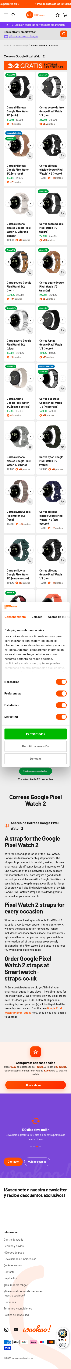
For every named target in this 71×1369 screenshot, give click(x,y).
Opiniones (10, 1302)
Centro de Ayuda (13, 1239)
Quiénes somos (37, 1161)
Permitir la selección (35, 746)
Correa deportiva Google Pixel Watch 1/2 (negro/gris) (50, 402)
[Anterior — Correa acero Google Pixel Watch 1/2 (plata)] (8, 320)
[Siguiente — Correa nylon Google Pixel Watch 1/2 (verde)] (63, 436)
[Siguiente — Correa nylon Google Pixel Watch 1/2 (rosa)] (30, 491)
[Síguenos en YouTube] (16, 1329)
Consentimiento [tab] (15, 616)
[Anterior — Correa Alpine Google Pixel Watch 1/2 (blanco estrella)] (8, 378)
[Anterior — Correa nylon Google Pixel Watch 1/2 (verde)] (41, 436)
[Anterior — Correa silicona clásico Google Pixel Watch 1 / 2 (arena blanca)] (8, 203)
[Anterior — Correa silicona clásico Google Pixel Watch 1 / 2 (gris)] (8, 436)
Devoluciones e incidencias (20, 1259)
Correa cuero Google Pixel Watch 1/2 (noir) (19, 286)
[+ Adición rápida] (30, 97)
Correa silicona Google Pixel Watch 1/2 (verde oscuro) (18, 574)
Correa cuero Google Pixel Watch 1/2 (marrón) (51, 286)
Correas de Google (20, 45)
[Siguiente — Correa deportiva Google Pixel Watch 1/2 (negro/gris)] (63, 378)
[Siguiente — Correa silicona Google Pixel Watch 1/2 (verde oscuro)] (30, 550)
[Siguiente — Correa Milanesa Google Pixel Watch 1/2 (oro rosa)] (30, 145)
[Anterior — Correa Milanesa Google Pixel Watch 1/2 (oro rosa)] (8, 145)
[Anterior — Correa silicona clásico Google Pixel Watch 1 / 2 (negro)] (41, 145)
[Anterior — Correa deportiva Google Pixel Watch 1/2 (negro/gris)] (41, 378)
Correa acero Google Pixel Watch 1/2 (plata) (19, 344)
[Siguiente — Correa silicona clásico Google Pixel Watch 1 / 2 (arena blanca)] (30, 203)
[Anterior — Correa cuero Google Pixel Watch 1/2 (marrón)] (41, 262)
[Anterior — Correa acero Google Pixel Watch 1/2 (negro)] (41, 203)
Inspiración (10, 1278)
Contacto (13, 1161)
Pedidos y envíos (14, 1246)
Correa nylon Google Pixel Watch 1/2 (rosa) (19, 515)
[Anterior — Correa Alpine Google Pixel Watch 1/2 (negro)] (41, 320)
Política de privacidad (16, 1314)
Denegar (35, 758)
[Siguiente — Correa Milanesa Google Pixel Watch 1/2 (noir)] (30, 87)
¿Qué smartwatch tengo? (23, 36)
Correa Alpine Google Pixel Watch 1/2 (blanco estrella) (18, 402)
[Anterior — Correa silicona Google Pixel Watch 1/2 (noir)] (41, 550)
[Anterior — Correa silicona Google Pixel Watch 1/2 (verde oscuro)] (8, 550)
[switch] (61, 694)
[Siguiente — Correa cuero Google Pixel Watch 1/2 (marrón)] (63, 262)
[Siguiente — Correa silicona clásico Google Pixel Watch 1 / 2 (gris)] (30, 436)
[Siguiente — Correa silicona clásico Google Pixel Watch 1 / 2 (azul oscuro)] (63, 491)
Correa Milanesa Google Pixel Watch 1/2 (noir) (18, 111)
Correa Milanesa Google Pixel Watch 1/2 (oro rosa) (18, 169)
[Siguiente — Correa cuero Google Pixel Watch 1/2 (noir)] (30, 262)
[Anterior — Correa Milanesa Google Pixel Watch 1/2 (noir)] (8, 87)
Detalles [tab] (36, 616)
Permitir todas (35, 734)
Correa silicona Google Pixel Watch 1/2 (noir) (50, 574)
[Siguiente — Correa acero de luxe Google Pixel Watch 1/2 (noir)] (63, 87)
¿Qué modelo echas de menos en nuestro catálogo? (23, 1293)
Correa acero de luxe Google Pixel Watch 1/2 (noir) (51, 111)
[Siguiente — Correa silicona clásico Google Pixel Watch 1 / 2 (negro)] (63, 145)
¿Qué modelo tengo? (16, 1285)
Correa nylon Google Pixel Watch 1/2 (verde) (51, 460)
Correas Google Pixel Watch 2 (44, 45)
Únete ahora (33, 1085)
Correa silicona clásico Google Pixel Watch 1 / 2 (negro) (51, 169)
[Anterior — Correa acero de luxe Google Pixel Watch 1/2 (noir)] (41, 87)
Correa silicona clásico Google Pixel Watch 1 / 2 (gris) (18, 460)
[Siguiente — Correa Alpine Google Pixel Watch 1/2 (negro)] (63, 320)
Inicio (6, 45)
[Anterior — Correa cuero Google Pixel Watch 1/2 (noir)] (8, 262)
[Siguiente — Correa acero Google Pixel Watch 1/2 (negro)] (63, 203)
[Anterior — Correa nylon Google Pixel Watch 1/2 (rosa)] (8, 491)
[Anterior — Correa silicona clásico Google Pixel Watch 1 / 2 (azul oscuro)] (41, 491)
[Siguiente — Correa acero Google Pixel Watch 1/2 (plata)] (30, 320)
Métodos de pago (14, 1252)
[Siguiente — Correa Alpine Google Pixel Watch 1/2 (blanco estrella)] (30, 378)
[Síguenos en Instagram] (6, 1329)
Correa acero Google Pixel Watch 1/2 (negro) (51, 227)
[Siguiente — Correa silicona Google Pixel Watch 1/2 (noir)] (63, 550)
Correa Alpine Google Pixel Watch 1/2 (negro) (50, 344)
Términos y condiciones (18, 1308)
